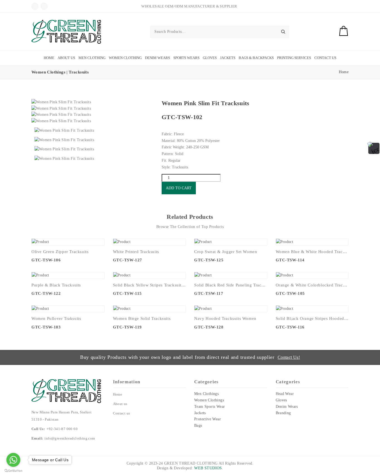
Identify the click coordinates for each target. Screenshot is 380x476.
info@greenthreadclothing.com (70, 438)
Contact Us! (289, 357)
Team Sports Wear (209, 406)
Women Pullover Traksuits (56, 318)
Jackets (227, 58)
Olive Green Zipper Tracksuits (59, 251)
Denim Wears (157, 58)
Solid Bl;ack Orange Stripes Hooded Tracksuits (312, 318)
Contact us (121, 413)
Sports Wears (186, 58)
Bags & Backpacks (256, 58)
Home (49, 58)
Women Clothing (125, 58)
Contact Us (325, 58)
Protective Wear (207, 419)
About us (120, 404)
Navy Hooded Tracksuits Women (225, 318)
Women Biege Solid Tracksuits (142, 318)
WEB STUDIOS (208, 468)
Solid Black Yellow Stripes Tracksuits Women (149, 285)
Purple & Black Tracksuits (56, 285)
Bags (198, 425)
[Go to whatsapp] (13, 460)
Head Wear (285, 394)
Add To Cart (179, 188)
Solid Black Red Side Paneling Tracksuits (230, 285)
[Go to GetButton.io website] (13, 470)
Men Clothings (206, 394)
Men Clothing (91, 58)
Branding (283, 413)
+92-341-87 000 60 (62, 429)
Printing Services (294, 58)
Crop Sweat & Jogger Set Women (225, 251)
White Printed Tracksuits (136, 251)
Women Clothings (209, 400)
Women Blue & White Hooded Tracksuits (312, 251)
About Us (66, 58)
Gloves (210, 58)
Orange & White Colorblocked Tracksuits (312, 285)
